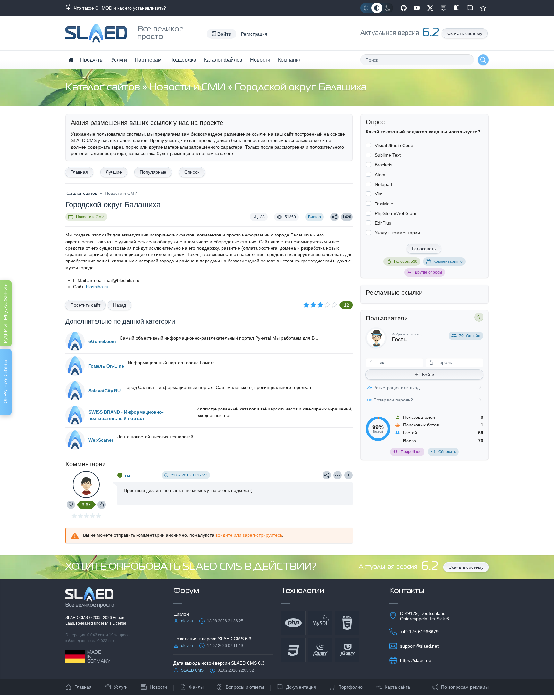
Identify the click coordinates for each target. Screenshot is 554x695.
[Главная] (70, 59)
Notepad (383, 184)
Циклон (181, 613)
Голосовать (424, 248)
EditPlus (383, 223)
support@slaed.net (419, 646)
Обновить (447, 452)
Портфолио (350, 687)
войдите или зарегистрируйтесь (248, 535)
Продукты (92, 59)
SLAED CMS (77, 618)
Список (191, 172)
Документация (301, 687)
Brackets (383, 164)
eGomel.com (102, 341)
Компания (290, 59)
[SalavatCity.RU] (75, 390)
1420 (346, 217)
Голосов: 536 (405, 261)
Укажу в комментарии (397, 232)
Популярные (153, 172)
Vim (378, 193)
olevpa (187, 621)
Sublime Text (388, 155)
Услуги (119, 59)
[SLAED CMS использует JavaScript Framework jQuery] (320, 650)
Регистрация (254, 34)
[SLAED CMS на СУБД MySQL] (320, 623)
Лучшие (114, 172)
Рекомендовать (483, 8)
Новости (260, 59)
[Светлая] (365, 8)
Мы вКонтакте (443, 8)
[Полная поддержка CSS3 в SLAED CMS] (293, 650)
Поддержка (182, 59)
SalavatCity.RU (104, 390)
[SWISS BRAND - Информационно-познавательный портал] (75, 415)
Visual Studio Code (394, 145)
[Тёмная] (387, 8)
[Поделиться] (334, 217)
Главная (79, 172)
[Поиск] (483, 59)
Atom (380, 174)
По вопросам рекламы (465, 687)
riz (127, 475)
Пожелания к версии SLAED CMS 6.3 (212, 638)
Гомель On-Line (106, 365)
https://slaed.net (416, 660)
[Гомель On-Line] (75, 366)
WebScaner (100, 440)
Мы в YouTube (416, 8)
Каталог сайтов (103, 87)
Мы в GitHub (403, 8)
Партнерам (148, 59)
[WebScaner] (75, 440)
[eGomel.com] (75, 341)
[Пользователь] (337, 475)
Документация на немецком (456, 8)
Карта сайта (397, 687)
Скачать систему (464, 33)
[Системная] (376, 8)
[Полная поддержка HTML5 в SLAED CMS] (347, 623)
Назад (119, 305)
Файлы (196, 687)
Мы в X (430, 8)
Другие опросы (428, 272)
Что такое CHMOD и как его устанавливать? (118, 8)
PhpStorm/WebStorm (396, 213)
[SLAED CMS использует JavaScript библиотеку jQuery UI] (347, 650)
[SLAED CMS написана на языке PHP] (293, 623)
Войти (428, 374)
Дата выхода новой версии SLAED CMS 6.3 (218, 663)
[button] (221, 34)
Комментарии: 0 (448, 261)
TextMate (384, 203)
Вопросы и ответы (245, 687)
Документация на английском (470, 8)
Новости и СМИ (188, 87)
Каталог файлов (223, 59)
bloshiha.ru (97, 286)
